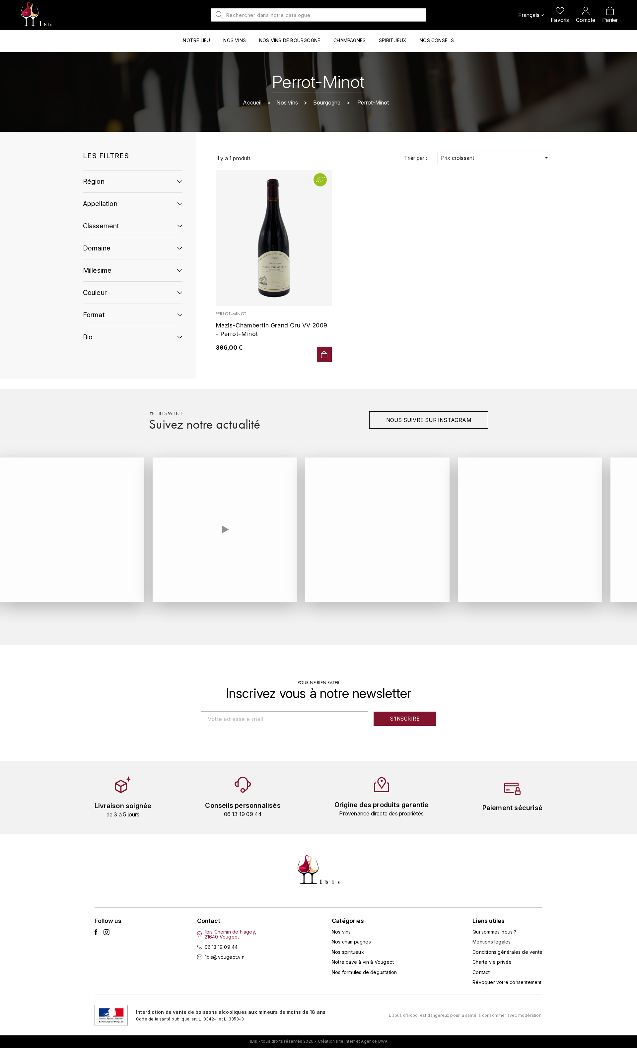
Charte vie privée (492, 961)
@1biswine (166, 413)
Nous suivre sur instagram (428, 420)
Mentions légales (491, 941)
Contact (481, 972)
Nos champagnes (351, 941)
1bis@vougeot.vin (225, 957)
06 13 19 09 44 (221, 947)
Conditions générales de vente (507, 951)
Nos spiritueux (348, 951)
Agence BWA (374, 1041)
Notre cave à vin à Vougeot (363, 961)
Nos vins (341, 931)
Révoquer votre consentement (506, 982)
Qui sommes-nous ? (494, 931)
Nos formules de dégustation (364, 972)
